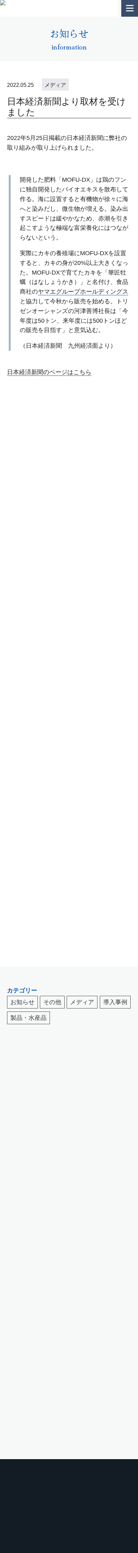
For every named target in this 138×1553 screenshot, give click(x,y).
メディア (82, 1002)
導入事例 (115, 1002)
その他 (52, 1002)
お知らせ (22, 1002)
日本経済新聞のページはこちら (49, 372)
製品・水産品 (28, 1018)
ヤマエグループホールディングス (83, 291)
